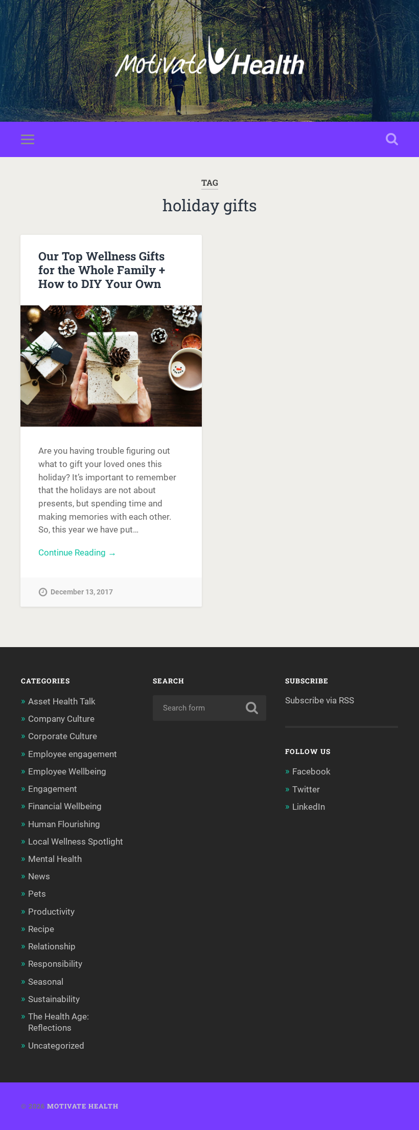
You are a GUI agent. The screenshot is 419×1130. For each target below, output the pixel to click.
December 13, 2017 (82, 592)
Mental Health (55, 859)
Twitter (306, 789)
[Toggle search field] (392, 139)
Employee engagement (72, 754)
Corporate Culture (62, 736)
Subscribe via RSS (319, 700)
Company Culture (61, 719)
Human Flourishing (64, 824)
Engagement (52, 789)
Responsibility (55, 964)
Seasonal (45, 982)
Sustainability (54, 999)
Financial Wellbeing (65, 806)
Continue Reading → (77, 552)
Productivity (51, 911)
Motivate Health (83, 1106)
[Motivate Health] (209, 61)
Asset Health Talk (62, 701)
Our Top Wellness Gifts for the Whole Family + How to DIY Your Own (101, 269)
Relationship (52, 946)
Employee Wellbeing (67, 771)
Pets (37, 894)
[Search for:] (209, 708)
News (39, 876)
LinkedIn (308, 807)
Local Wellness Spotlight (75, 841)
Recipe (41, 929)
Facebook (311, 771)
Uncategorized (56, 1045)
